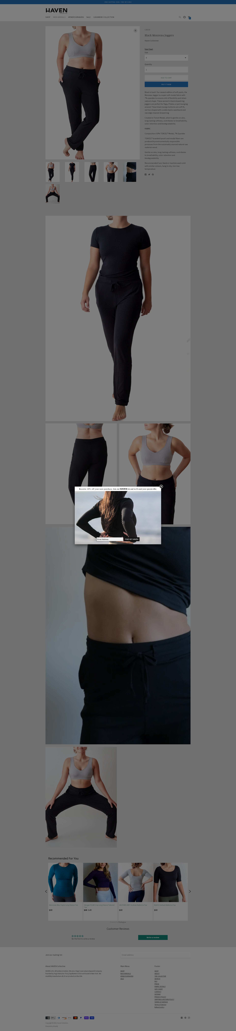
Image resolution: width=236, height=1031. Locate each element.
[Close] (161, 486)
